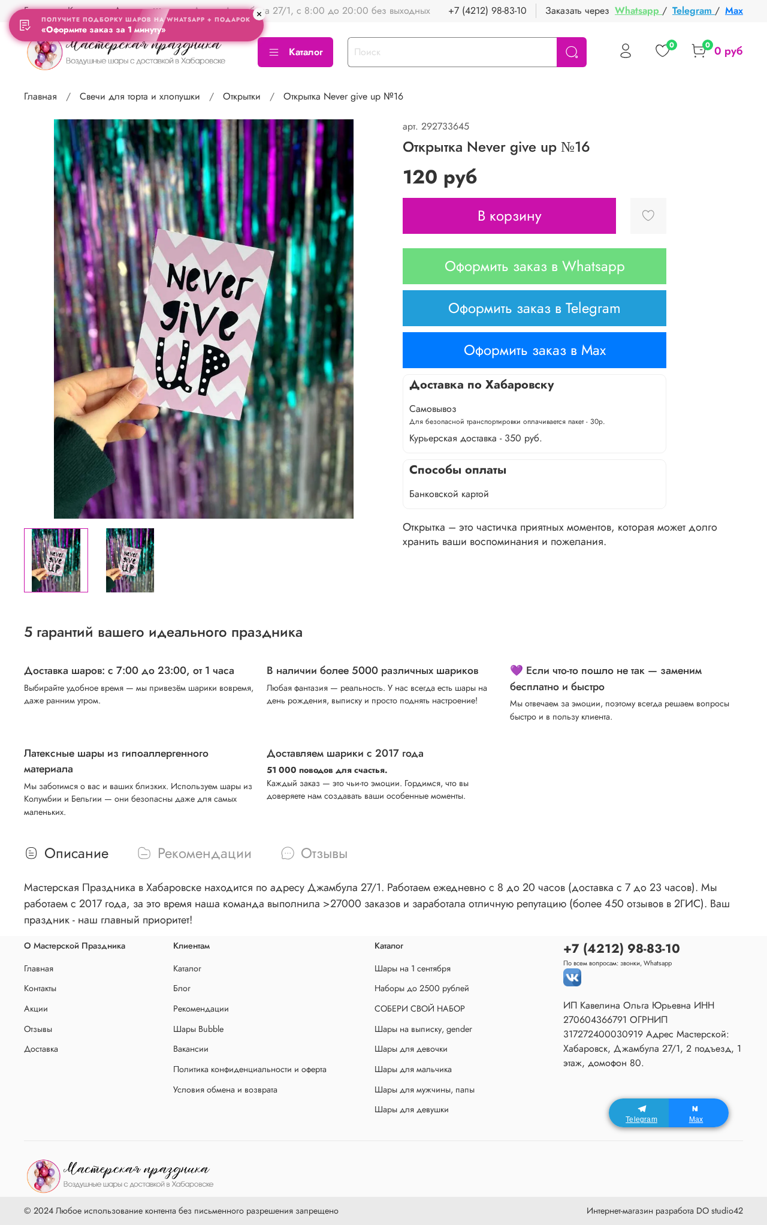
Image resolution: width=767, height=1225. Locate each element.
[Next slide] (364, 319)
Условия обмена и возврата (225, 1089)
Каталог (306, 52)
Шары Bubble (198, 1029)
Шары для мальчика (413, 1069)
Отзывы (38, 1029)
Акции (36, 1009)
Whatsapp (638, 10)
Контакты (40, 988)
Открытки (242, 96)
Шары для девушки (412, 1109)
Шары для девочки (411, 1049)
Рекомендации (201, 1009)
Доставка (41, 1049)
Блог (182, 988)
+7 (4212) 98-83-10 (487, 10)
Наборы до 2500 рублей (422, 988)
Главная (40, 96)
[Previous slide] (43, 319)
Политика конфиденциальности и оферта (250, 1069)
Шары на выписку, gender (423, 1029)
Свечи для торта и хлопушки (140, 96)
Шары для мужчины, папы (425, 1089)
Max (734, 10)
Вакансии (191, 1049)
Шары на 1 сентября (413, 968)
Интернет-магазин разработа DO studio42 (665, 1211)
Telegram (693, 10)
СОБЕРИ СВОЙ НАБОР (420, 1009)
